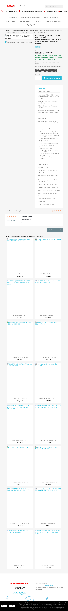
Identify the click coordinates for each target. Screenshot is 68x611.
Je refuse (12, 606)
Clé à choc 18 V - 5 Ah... (19, 565)
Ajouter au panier (51, 78)
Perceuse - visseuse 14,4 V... (48, 315)
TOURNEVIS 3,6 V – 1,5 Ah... (48, 357)
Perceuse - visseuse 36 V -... (48, 523)
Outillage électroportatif (53, 21)
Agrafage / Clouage (33, 25)
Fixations (38, 21)
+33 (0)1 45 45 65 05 (10, 11)
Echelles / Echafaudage (50, 17)
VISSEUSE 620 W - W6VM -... (20, 482)
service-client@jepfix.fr (19, 594)
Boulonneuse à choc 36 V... (19, 440)
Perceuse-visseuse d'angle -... (48, 482)
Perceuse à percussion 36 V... (48, 440)
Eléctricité (12, 17)
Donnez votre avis (56, 230)
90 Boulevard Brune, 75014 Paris (32, 11)
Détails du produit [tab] (45, 91)
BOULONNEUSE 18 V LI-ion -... (48, 274)
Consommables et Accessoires (30, 17)
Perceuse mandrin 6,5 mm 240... (48, 398)
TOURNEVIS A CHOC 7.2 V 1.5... (19, 398)
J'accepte (4, 606)
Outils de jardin (10, 21)
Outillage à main (25, 21)
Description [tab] (42, 88)
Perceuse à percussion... (20, 274)
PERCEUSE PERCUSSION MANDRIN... (20, 523)
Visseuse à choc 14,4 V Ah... (20, 357)
